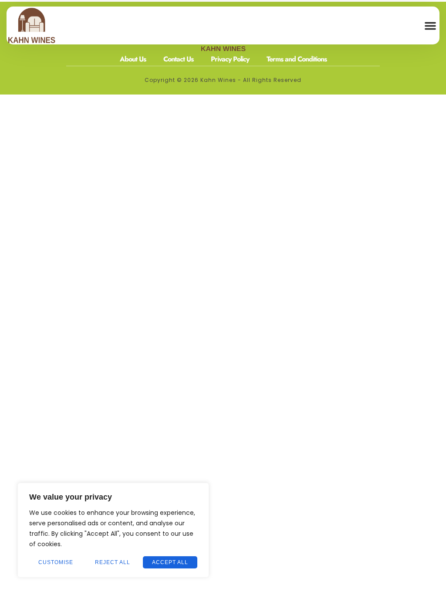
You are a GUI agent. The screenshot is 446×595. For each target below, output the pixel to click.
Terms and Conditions (297, 59)
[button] (430, 26)
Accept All (170, 562)
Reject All (112, 562)
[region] (113, 530)
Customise (55, 562)
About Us (133, 59)
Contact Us (178, 59)
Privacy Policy (230, 59)
